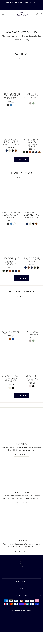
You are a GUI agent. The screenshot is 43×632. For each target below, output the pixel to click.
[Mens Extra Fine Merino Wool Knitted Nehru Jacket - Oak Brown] (16, 150)
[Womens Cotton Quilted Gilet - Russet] (10, 339)
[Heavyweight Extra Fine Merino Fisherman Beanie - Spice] (30, 152)
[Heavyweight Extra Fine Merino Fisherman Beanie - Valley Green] (24, 152)
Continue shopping (21, 39)
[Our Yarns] (21, 523)
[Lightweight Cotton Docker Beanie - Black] (38, 267)
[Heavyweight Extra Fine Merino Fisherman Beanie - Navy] (36, 152)
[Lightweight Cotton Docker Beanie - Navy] (25, 267)
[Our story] (21, 426)
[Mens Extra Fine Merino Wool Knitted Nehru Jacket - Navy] (7, 150)
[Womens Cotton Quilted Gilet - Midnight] (13, 339)
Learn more (21, 455)
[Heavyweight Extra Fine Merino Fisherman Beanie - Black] (27, 152)
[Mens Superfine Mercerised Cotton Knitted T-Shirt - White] (14, 105)
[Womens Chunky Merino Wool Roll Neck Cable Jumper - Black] (13, 388)
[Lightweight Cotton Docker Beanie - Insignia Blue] (32, 267)
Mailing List (21, 595)
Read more (21, 503)
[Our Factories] (21, 474)
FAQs (21, 588)
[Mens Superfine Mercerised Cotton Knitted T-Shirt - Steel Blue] (11, 105)
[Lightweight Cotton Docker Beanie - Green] (35, 267)
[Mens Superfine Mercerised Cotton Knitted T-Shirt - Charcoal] (8, 105)
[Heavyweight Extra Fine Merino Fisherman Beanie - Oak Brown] (39, 152)
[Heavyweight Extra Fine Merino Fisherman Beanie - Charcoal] (33, 152)
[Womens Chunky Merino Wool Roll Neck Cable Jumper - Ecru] (10, 388)
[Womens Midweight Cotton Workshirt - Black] (33, 386)
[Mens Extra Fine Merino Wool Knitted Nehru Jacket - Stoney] (10, 150)
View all (21, 59)
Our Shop (21, 581)
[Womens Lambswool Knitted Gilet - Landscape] (33, 103)
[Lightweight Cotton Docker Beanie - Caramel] (29, 267)
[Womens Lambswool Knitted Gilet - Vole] (30, 103)
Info (21, 574)
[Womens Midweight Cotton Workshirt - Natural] (30, 386)
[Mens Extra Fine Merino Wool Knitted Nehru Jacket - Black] (13, 150)
